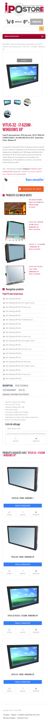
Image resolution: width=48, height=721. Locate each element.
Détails (9, 515)
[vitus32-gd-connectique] (27, 102)
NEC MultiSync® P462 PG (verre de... (18, 374)
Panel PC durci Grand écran (13, 293)
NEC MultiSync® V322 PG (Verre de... (19, 307)
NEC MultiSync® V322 (13, 299)
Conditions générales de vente (29, 715)
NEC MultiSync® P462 (13, 332)
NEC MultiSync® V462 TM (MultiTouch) (19, 320)
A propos (6, 715)
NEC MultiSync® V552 (13, 315)
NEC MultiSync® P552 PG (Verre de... (19, 362)
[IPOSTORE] (24, 9)
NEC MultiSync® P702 (13, 357)
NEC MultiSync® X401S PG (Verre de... (19, 349)
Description (8, 385)
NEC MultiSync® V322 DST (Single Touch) (20, 303)
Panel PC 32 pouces (28, 171)
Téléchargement (9, 390)
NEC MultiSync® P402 (13, 345)
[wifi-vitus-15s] (7, 114)
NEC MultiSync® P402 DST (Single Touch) (20, 341)
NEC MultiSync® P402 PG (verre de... (18, 336)
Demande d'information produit (16, 394)
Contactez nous (22, 718)
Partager (36, 441)
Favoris (15, 441)
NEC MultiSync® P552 (13, 370)
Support (14, 715)
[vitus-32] (7, 102)
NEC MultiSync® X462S (14, 378)
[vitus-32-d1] (17, 102)
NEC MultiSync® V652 (13, 311)
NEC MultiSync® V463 (13, 324)
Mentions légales (9, 718)
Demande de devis (32, 189)
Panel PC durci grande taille (16, 174)
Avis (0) (22, 390)
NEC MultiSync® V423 (13, 328)
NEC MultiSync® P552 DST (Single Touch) (20, 366)
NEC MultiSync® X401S (14, 353)
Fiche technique (21, 385)
